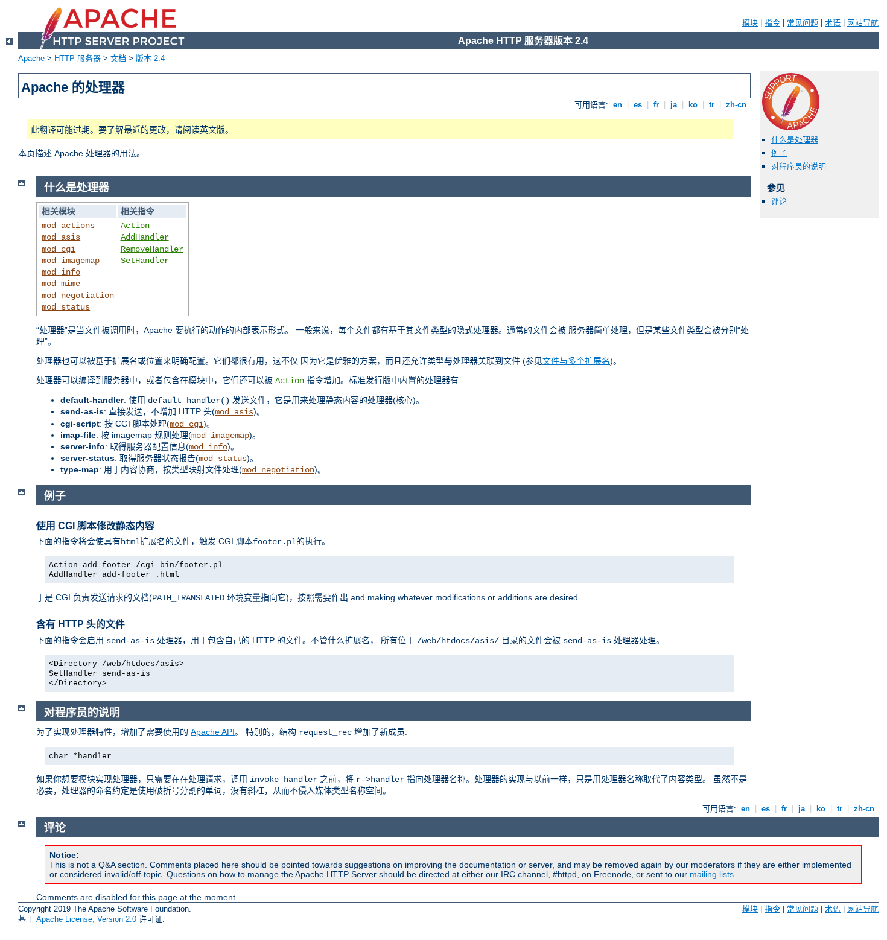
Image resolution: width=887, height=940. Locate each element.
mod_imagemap (71, 260)
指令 (772, 22)
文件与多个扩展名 (576, 361)
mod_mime (61, 283)
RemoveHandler (152, 249)
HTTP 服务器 (77, 58)
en (618, 104)
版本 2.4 (150, 58)
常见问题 (802, 22)
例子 (779, 152)
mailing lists (712, 874)
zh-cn (736, 104)
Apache (31, 58)
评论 (779, 201)
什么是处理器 (794, 139)
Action (135, 225)
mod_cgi (58, 249)
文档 (118, 58)
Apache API (213, 732)
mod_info (61, 272)
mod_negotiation (78, 295)
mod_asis (61, 237)
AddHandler (145, 237)
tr (712, 104)
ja (673, 104)
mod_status (66, 307)
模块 (750, 22)
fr (656, 104)
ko (693, 104)
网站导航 (863, 22)
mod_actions (68, 225)
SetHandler (145, 260)
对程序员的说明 (798, 166)
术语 (833, 22)
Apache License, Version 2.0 (86, 919)
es (637, 104)
